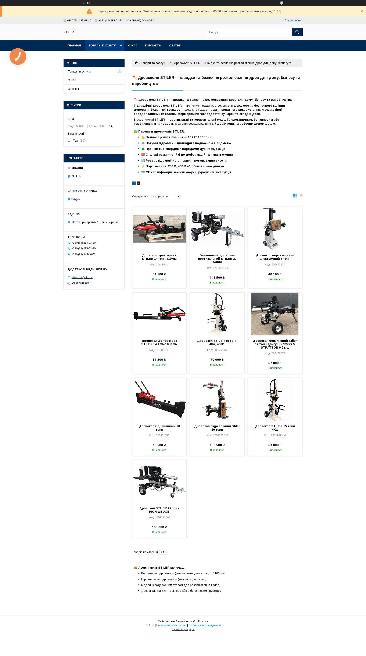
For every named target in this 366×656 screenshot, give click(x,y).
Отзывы (73, 89)
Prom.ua (203, 621)
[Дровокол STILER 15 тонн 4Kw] (275, 399)
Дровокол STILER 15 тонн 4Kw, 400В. (217, 342)
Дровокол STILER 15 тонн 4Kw (275, 427)
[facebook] (134, 184)
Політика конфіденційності (205, 625)
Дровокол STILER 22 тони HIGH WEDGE (159, 510)
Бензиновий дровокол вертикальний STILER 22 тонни (217, 259)
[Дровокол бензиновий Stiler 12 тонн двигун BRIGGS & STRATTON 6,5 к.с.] (275, 314)
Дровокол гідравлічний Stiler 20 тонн (217, 427)
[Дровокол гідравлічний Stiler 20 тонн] (217, 399)
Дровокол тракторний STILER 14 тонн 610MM (159, 257)
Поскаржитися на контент (171, 625)
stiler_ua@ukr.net (82, 277)
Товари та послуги (153, 63)
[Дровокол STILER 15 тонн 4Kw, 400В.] (217, 314)
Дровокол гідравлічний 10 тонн (159, 427)
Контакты (153, 45)
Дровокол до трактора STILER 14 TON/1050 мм (159, 342)
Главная (74, 45)
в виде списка (300, 197)
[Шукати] (297, 32)
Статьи (175, 45)
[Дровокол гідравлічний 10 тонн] (159, 399)
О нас (132, 45)
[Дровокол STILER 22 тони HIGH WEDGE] (159, 481)
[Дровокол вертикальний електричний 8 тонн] (275, 228)
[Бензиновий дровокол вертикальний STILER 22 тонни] (217, 228)
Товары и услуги (102, 45)
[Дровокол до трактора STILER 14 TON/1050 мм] (159, 314)
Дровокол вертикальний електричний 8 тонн (275, 257)
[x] (138, 184)
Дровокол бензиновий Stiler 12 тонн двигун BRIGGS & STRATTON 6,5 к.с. (275, 344)
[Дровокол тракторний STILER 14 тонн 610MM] (159, 228)
